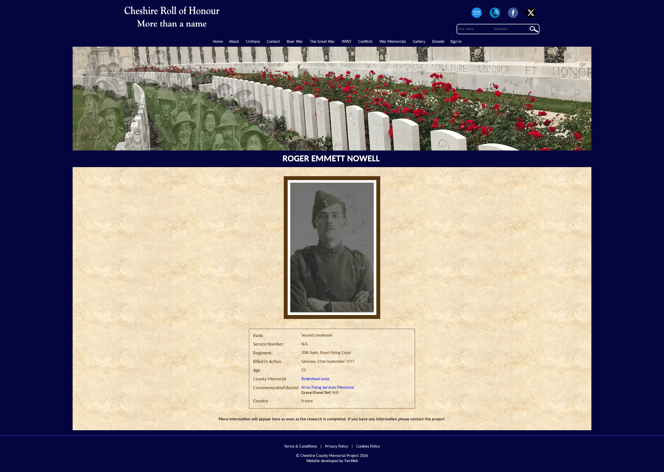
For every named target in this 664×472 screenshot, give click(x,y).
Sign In (455, 42)
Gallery (419, 42)
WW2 (346, 42)
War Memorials (392, 42)
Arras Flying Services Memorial (327, 388)
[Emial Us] (477, 18)
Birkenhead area (315, 379)
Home (218, 42)
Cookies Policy (368, 446)
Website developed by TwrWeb (332, 461)
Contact (273, 42)
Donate (438, 42)
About (234, 42)
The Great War (322, 42)
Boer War (295, 42)
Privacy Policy (336, 446)
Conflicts (365, 42)
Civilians (253, 42)
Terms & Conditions (300, 446)
